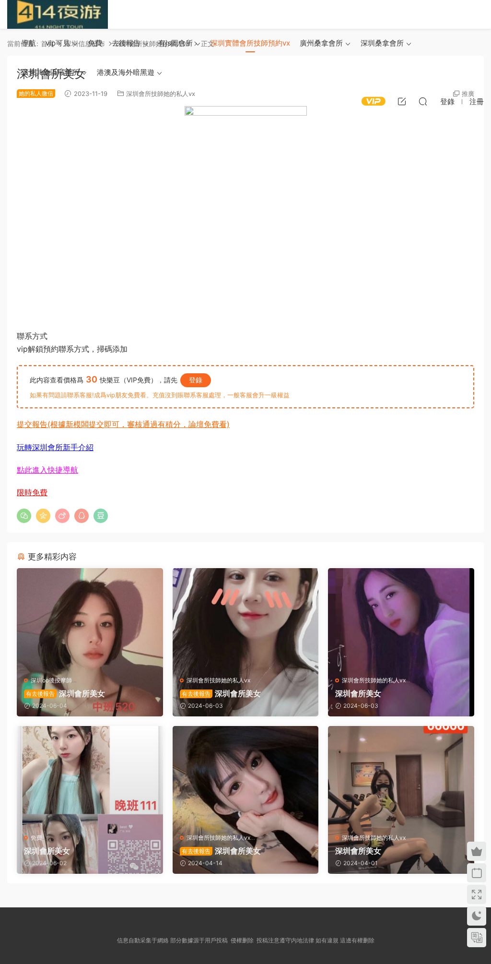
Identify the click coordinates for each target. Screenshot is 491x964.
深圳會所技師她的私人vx (218, 680)
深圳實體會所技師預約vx (250, 43)
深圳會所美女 (65, 693)
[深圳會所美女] (90, 618)
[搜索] (423, 101)
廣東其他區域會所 (50, 72)
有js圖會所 (175, 43)
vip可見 (58, 43)
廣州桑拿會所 (321, 43)
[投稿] (402, 101)
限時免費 (32, 492)
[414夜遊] (57, 14)
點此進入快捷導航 (47, 470)
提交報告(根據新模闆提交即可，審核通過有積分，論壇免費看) (123, 424)
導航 (29, 43)
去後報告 (126, 43)
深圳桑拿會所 (382, 43)
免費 (95, 43)
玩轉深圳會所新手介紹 (55, 447)
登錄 (195, 380)
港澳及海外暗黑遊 (125, 72)
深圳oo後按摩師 (51, 680)
